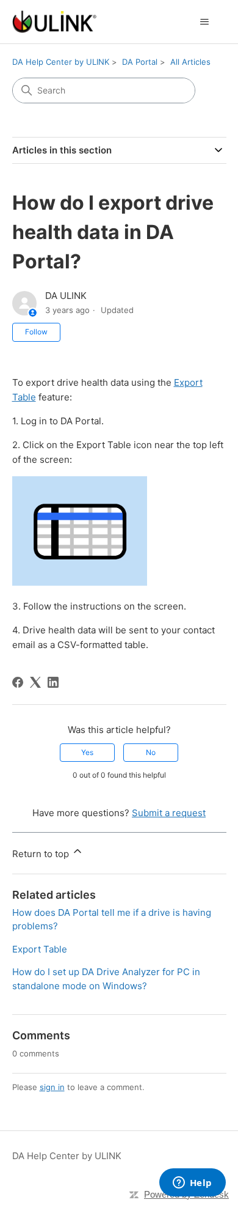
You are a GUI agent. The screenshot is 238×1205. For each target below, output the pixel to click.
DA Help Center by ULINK (60, 62)
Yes (87, 752)
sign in (52, 1087)
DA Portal (139, 62)
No (151, 752)
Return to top (41, 854)
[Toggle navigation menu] (204, 22)
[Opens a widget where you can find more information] (192, 1183)
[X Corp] (35, 682)
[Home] (54, 21)
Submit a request (169, 813)
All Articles (190, 62)
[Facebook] (17, 682)
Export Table (39, 949)
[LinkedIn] (53, 682)
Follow (36, 331)
